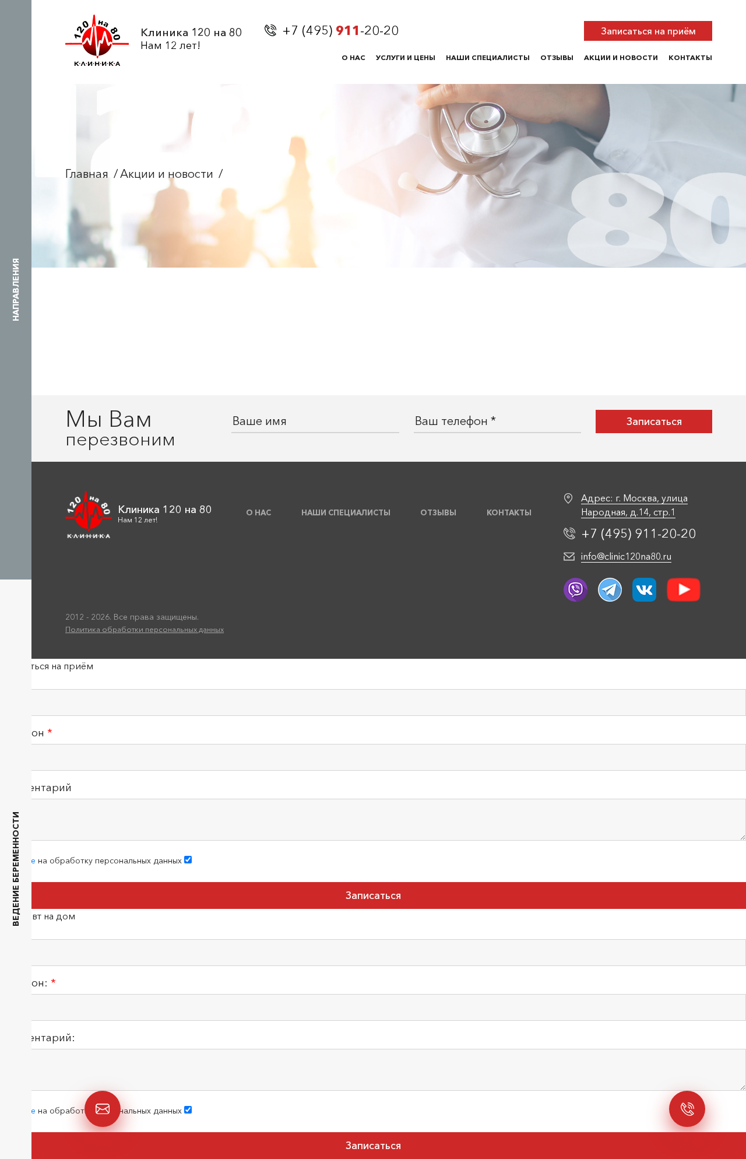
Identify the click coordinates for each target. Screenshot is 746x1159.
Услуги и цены (405, 57)
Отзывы (556, 57)
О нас (353, 57)
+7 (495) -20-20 (340, 30)
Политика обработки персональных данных (144, 629)
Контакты (690, 57)
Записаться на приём (648, 31)
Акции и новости (621, 57)
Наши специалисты (488, 57)
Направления (15, 289)
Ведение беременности (15, 869)
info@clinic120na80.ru (626, 556)
